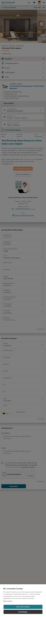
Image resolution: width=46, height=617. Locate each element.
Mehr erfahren (7, 601)
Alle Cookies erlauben (23, 606)
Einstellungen (23, 612)
